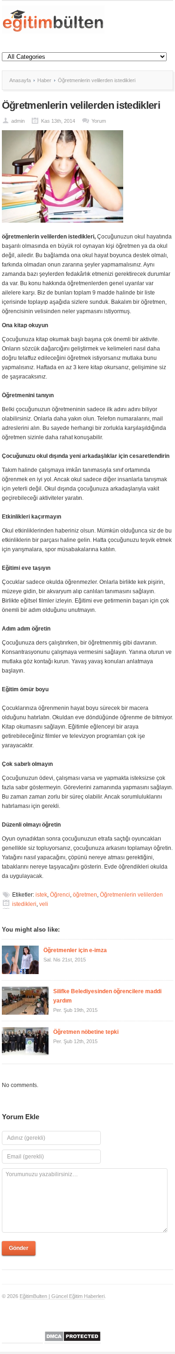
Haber (44, 80)
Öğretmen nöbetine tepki (86, 1032)
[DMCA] (72, 1340)
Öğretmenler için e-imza (75, 950)
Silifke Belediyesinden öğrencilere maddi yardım (107, 996)
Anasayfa (20, 80)
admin (18, 121)
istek (41, 894)
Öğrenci (60, 894)
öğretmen (85, 894)
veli (43, 904)
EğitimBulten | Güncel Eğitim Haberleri (62, 1296)
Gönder (18, 1248)
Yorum (98, 121)
